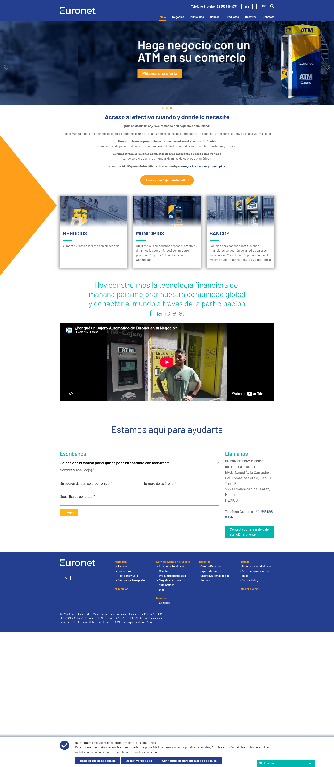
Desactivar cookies (139, 760)
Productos (232, 17)
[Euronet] (78, 10)
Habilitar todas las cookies (98, 760)
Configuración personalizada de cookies (189, 760)
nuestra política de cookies (192, 747)
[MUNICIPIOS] (167, 211)
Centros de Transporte (131, 580)
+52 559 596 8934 (226, 6)
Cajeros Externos (210, 566)
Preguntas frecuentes (172, 575)
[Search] (271, 6)
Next (328, 67)
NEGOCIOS (75, 233)
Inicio (162, 17)
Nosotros (250, 17)
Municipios (197, 17)
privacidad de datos (158, 747)
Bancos (214, 17)
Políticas (244, 561)
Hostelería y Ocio (128, 575)
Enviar (69, 512)
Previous (5, 67)
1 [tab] (163, 108)
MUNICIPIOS (150, 233)
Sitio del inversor (249, 588)
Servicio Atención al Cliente (173, 561)
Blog (161, 589)
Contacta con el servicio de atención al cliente (249, 531)
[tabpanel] (167, 63)
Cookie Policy (250, 580)
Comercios (124, 571)
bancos (202, 166)
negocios (189, 166)
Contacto (268, 17)
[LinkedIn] (247, 6)
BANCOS (220, 233)
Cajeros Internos (210, 571)
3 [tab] (171, 108)
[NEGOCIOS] (93, 211)
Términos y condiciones (256, 566)
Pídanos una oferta (82, 73)
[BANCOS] (240, 211)
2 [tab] (167, 108)
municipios (217, 166)
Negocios (178, 17)
